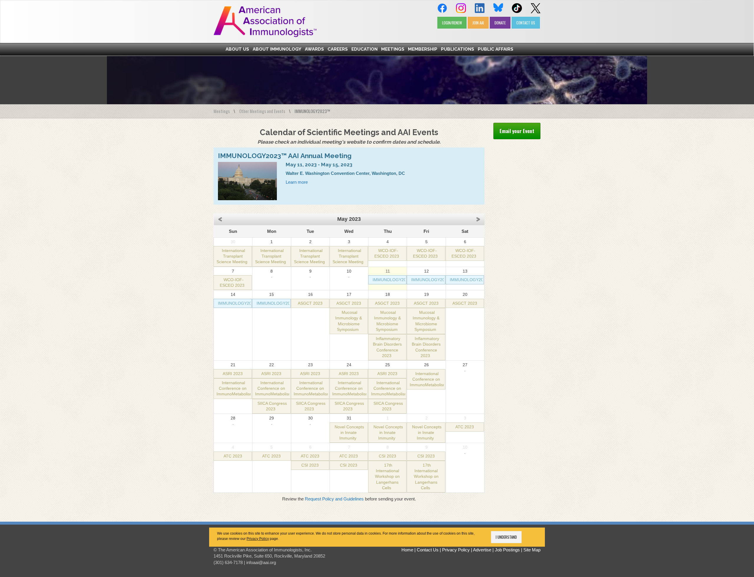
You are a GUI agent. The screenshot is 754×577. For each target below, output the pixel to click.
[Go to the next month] (479, 218)
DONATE (500, 23)
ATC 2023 (464, 427)
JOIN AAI (478, 23)
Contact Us (428, 549)
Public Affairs (495, 49)
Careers (338, 49)
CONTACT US (525, 23)
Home (407, 549)
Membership (422, 49)
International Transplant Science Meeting (231, 256)
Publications (457, 49)
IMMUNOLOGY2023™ (394, 280)
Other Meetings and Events (262, 111)
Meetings (392, 49)
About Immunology (277, 49)
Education (364, 49)
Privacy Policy (258, 539)
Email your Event (517, 131)
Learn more (297, 182)
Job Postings (507, 549)
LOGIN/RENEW (452, 23)
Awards (314, 49)
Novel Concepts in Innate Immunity (349, 433)
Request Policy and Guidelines (334, 498)
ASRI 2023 (233, 374)
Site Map (531, 549)
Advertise (482, 549)
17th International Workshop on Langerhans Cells (387, 476)
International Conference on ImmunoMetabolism (234, 389)
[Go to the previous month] (218, 218)
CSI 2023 (310, 465)
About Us (237, 49)
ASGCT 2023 (310, 303)
